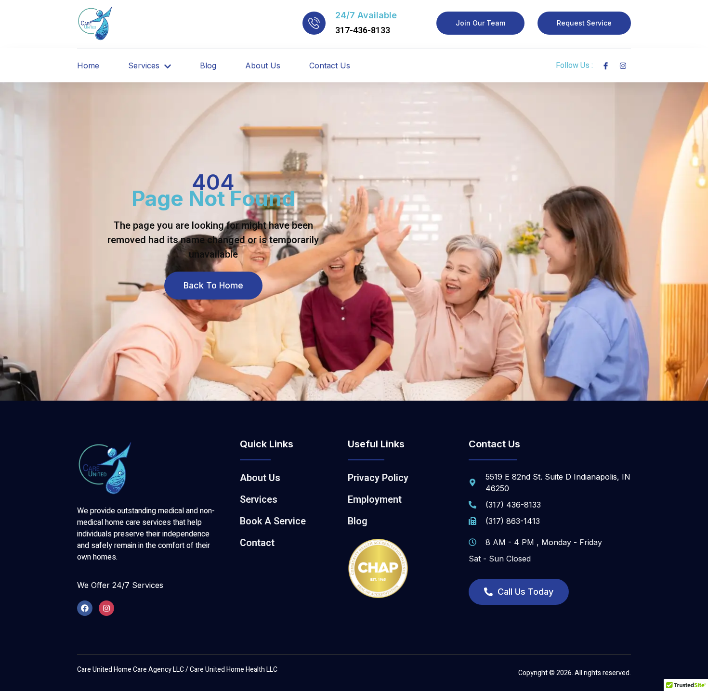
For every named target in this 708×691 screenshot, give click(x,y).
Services (143, 65)
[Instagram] (106, 608)
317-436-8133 (362, 30)
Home (88, 65)
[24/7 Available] (314, 23)
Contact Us (329, 65)
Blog (208, 65)
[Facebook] (84, 608)
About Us (262, 65)
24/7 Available (366, 15)
